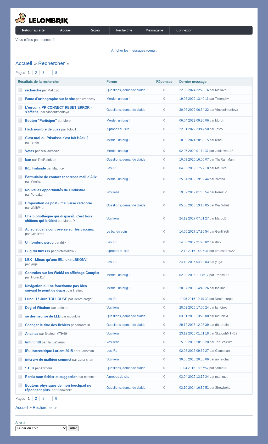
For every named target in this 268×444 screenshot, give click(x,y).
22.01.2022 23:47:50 (194, 129)
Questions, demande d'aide (126, 90)
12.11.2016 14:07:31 (194, 251)
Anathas (31, 334)
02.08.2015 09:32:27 (194, 351)
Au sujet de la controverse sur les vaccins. (59, 229)
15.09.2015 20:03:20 (194, 342)
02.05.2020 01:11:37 (194, 151)
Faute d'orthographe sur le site (50, 99)
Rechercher (51, 63)
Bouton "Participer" (41, 121)
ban (28, 160)
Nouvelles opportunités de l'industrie (55, 190)
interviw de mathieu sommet (48, 359)
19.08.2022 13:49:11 (194, 99)
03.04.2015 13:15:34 (194, 377)
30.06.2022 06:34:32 (194, 110)
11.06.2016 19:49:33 (194, 299)
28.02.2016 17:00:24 (194, 307)
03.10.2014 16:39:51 (194, 388)
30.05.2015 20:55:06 (194, 359)
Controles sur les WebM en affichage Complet (62, 273)
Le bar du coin (117, 231)
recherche (33, 90)
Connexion (184, 30)
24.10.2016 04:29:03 (194, 262)
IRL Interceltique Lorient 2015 (49, 351)
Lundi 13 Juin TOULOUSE (46, 299)
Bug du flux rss (37, 251)
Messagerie (154, 30)
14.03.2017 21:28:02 (194, 242)
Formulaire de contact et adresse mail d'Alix (61, 177)
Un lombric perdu (39, 242)
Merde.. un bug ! (118, 99)
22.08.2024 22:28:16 (194, 90)
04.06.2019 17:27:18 (194, 168)
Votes (29, 151)
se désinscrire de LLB (42, 316)
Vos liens (113, 192)
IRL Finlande (35, 168)
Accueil (65, 30)
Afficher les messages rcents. (134, 50)
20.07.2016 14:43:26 (194, 288)
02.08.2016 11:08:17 (194, 275)
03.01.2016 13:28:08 (194, 316)
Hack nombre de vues (42, 129)
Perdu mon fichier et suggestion (51, 377)
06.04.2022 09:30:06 (194, 120)
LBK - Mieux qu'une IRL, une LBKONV (56, 260)
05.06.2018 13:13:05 (194, 205)
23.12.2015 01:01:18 (194, 333)
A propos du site (118, 129)
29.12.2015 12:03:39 (194, 325)
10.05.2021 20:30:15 (194, 140)
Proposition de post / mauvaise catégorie (58, 203)
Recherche (124, 30)
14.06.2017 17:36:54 (194, 231)
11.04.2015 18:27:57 (194, 368)
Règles (95, 30)
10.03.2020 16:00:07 (194, 159)
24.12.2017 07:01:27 (194, 218)
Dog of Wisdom (37, 308)
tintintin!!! (33, 342)
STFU (29, 368)
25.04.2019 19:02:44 (194, 179)
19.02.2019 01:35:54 (194, 192)
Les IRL (112, 168)
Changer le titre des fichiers (47, 325)
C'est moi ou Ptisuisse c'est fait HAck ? (56, 138)
